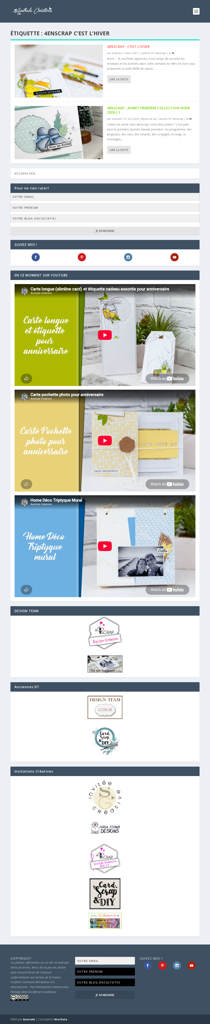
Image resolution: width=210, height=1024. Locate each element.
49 (187, 119)
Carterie (145, 53)
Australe (116, 53)
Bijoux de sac (149, 119)
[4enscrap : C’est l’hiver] (59, 71)
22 (170, 53)
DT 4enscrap (158, 53)
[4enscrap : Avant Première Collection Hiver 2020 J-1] (59, 132)
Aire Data (60, 1019)
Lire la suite (119, 79)
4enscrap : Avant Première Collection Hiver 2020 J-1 (148, 110)
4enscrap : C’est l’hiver (128, 46)
